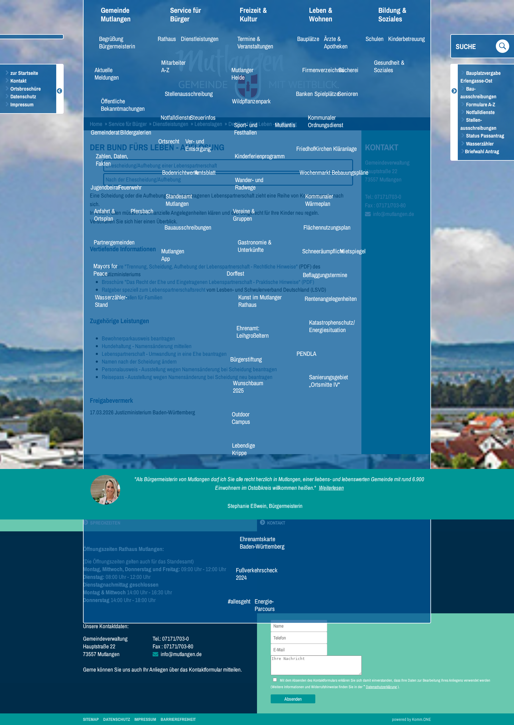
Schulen (372, 38)
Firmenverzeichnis (318, 70)
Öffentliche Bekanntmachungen (123, 105)
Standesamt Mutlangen (179, 200)
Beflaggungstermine (319, 275)
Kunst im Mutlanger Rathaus (260, 301)
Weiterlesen (331, 488)
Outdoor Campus (241, 418)
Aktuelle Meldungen (107, 73)
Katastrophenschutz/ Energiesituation (332, 326)
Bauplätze (305, 38)
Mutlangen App (172, 255)
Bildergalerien (131, 132)
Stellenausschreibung (183, 93)
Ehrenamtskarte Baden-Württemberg (262, 542)
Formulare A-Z (480, 104)
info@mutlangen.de (181, 654)
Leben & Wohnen (320, 14)
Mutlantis (282, 125)
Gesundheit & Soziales (389, 66)
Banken (302, 93)
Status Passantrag (484, 135)
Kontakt (17, 80)
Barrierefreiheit (178, 719)
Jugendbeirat (101, 187)
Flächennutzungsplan (321, 227)
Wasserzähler (479, 143)
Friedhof (303, 148)
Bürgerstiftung (242, 359)
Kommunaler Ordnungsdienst (325, 121)
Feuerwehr (127, 187)
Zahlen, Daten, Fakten (112, 160)
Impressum (21, 104)
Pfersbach (139, 211)
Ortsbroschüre (25, 88)
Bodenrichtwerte (175, 172)
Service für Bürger (185, 14)
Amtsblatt (202, 172)
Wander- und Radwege (249, 183)
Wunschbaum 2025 (248, 386)
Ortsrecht (166, 141)
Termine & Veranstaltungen (255, 42)
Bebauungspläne (345, 172)
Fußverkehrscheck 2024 (256, 574)
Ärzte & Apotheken (335, 42)
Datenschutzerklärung (381, 686)
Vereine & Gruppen (244, 214)
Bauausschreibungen (182, 227)
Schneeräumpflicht (317, 251)
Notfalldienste (480, 112)
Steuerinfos (199, 117)
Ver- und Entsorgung (198, 145)
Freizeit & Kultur (253, 14)
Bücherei (346, 70)
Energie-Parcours (265, 605)
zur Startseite (23, 73)
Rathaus (164, 38)
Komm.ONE (421, 719)
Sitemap (91, 719)
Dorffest (233, 273)
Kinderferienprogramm (253, 156)
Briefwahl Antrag (482, 151)
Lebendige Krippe (243, 449)
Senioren (345, 93)
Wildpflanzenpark (246, 101)
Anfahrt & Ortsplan (104, 214)
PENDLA (304, 353)
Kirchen (320, 148)
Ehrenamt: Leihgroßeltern (252, 331)
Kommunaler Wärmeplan (319, 200)
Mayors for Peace (105, 269)
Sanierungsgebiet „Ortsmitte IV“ (328, 380)
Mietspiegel (349, 251)
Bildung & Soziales (392, 14)
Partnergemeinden (109, 242)
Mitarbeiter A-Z (173, 66)
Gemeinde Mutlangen (116, 14)
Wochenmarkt (311, 172)
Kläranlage (342, 148)
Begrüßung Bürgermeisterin (117, 42)
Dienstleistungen (195, 38)
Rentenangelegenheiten (324, 298)
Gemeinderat (101, 132)
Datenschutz (22, 96)
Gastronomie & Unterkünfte (254, 246)
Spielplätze (323, 93)
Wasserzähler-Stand (111, 301)
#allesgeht (236, 601)
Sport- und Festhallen (245, 128)
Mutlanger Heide (242, 73)
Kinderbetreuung (402, 38)
